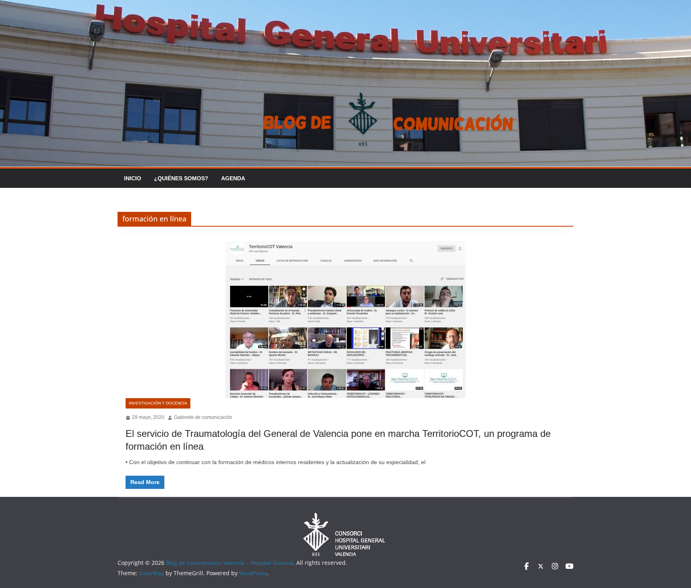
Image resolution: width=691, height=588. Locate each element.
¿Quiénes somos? (181, 178)
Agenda (233, 178)
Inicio (132, 178)
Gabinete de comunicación (203, 417)
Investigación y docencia (158, 403)
